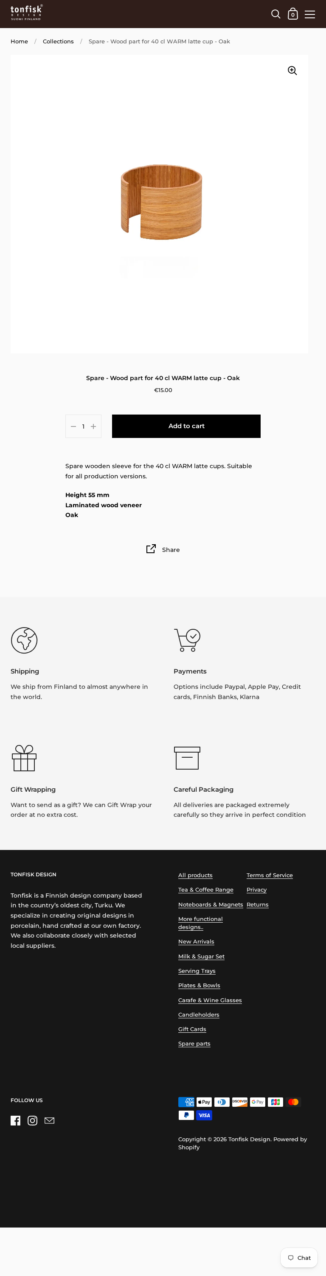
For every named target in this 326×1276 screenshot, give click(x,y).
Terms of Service (270, 875)
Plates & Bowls (199, 985)
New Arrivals (196, 941)
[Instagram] (32, 1120)
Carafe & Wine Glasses (210, 1000)
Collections (58, 41)
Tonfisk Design (249, 1139)
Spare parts (194, 1043)
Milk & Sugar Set (201, 956)
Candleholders (198, 1015)
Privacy (257, 890)
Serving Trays (197, 971)
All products (195, 875)
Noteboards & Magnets (210, 904)
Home (19, 41)
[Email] (49, 1120)
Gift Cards (192, 1029)
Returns (258, 904)
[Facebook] (15, 1120)
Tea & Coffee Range (205, 890)
